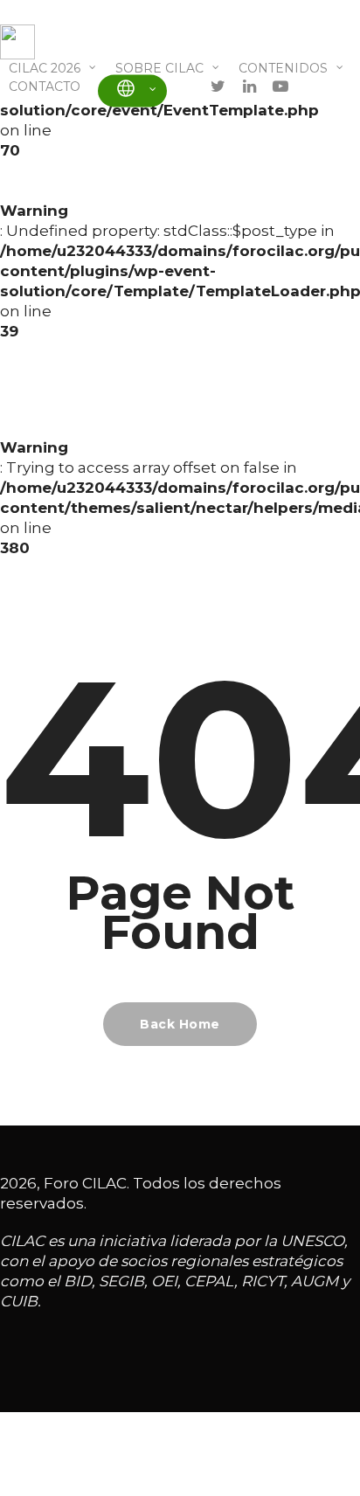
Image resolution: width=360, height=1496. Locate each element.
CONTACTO (44, 86)
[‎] (132, 91)
